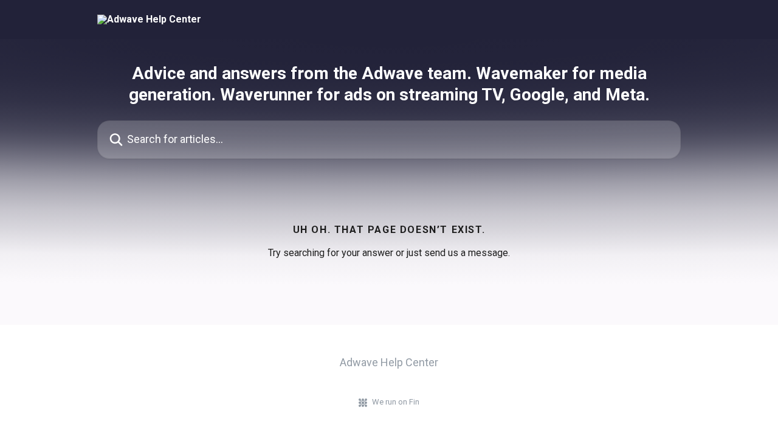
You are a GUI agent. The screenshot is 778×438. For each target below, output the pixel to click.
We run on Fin (395, 401)
